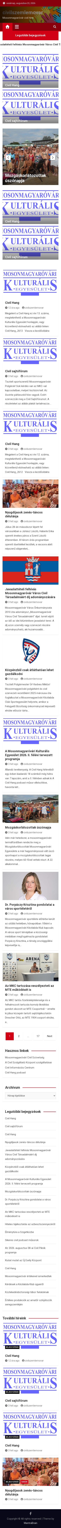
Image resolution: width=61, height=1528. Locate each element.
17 (38, 1036)
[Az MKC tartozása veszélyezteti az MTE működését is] (30, 967)
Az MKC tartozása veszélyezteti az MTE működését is (26, 175)
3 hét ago (13, 376)
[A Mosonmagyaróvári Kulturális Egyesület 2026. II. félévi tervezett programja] (30, 732)
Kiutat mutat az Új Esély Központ (23, 1260)
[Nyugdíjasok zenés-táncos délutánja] (30, 494)
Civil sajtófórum (16, 121)
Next (49, 1036)
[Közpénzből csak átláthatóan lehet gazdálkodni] (30, 651)
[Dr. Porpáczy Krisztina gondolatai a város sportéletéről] (30, 886)
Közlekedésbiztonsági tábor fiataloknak (27, 1292)
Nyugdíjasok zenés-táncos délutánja (25, 1142)
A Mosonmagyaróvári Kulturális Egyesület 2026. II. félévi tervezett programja (29, 755)
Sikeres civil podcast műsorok (21, 1240)
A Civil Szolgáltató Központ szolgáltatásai (28, 1062)
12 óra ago (13, 307)
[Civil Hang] (30, 284)
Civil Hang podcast (15, 1072)
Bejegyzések (12, 1347)
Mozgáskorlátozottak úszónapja (28, 827)
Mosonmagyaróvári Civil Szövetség (24, 1057)
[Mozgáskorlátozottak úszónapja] (30, 809)
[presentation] (8, 157)
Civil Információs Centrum (19, 1067)
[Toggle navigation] (16, 27)
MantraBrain (30, 1523)
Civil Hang (12, 85)
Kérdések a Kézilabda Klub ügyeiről (24, 1284)
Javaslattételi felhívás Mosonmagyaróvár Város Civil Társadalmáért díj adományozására (30, 593)
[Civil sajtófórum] (30, 352)
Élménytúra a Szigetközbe (19, 1232)
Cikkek (24, 1482)
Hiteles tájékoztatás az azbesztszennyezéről (30, 1224)
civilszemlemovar (23, 12)
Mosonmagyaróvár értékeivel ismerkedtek (28, 1276)
